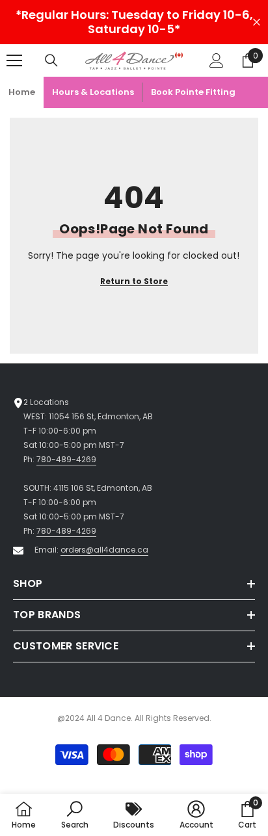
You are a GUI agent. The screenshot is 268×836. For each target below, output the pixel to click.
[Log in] (216, 60)
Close (256, 22)
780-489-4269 (66, 459)
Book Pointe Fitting (193, 92)
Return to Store (134, 281)
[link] (75, 814)
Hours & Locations (93, 92)
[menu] (14, 60)
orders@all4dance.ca (104, 549)
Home (21, 92)
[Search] (51, 60)
